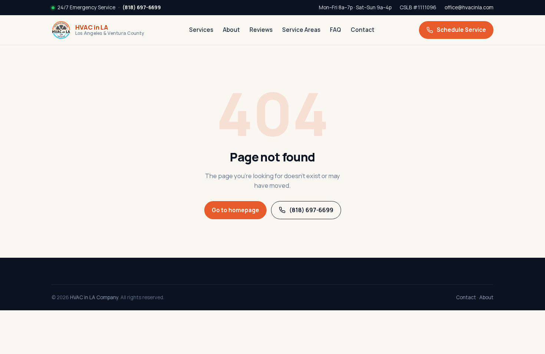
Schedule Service (461, 30)
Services (201, 30)
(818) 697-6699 (311, 210)
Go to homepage (235, 210)
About (231, 30)
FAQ (335, 30)
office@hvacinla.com (469, 7)
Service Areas (301, 30)
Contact (362, 30)
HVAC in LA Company (94, 297)
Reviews (261, 30)
